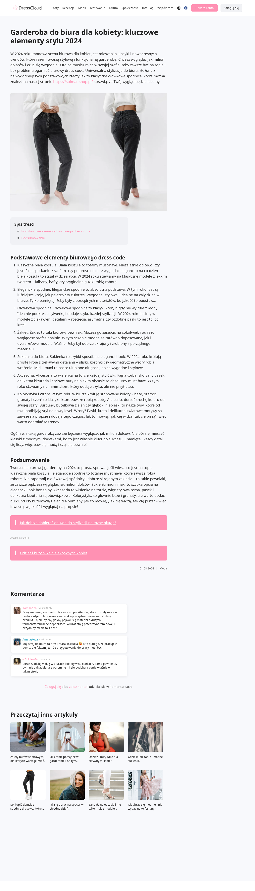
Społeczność (130, 8)
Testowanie (97, 8)
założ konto (78, 686)
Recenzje (68, 8)
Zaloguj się (231, 8)
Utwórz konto (204, 8)
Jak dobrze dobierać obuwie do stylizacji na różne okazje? (68, 522)
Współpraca (165, 8)
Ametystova (30, 639)
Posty (55, 8)
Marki (82, 8)
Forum (113, 8)
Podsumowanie (33, 238)
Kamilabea (30, 608)
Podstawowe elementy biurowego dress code (55, 231)
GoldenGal (31, 659)
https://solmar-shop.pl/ (73, 81)
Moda (163, 568)
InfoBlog (148, 8)
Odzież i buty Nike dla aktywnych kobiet (53, 553)
